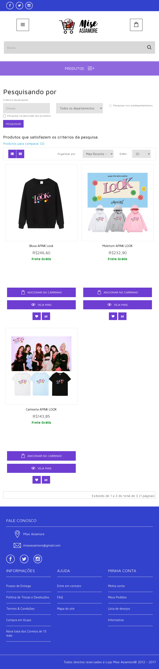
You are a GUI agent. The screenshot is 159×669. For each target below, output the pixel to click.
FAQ (60, 597)
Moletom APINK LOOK (117, 246)
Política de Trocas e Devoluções (27, 597)
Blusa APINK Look (41, 246)
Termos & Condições (20, 608)
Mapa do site (66, 608)
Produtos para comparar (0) (23, 143)
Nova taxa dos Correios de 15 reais (26, 633)
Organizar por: (66, 153)
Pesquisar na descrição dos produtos (29, 115)
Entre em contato (69, 586)
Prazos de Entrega (18, 586)
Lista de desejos (119, 608)
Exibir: (123, 153)
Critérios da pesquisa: (16, 99)
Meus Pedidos (117, 597)
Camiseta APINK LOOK (41, 409)
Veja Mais (44, 304)
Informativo (116, 620)
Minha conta (116, 586)
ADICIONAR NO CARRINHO (44, 292)
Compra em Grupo (18, 620)
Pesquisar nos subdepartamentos (133, 105)
